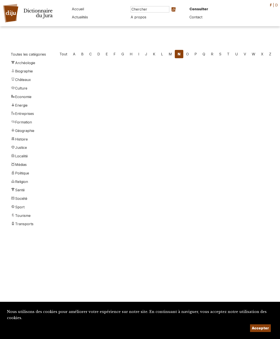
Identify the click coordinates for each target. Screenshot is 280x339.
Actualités (80, 17)
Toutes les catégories (28, 54)
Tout (63, 54)
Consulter (198, 9)
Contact (195, 17)
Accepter (260, 328)
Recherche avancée (166, 15)
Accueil (78, 9)
